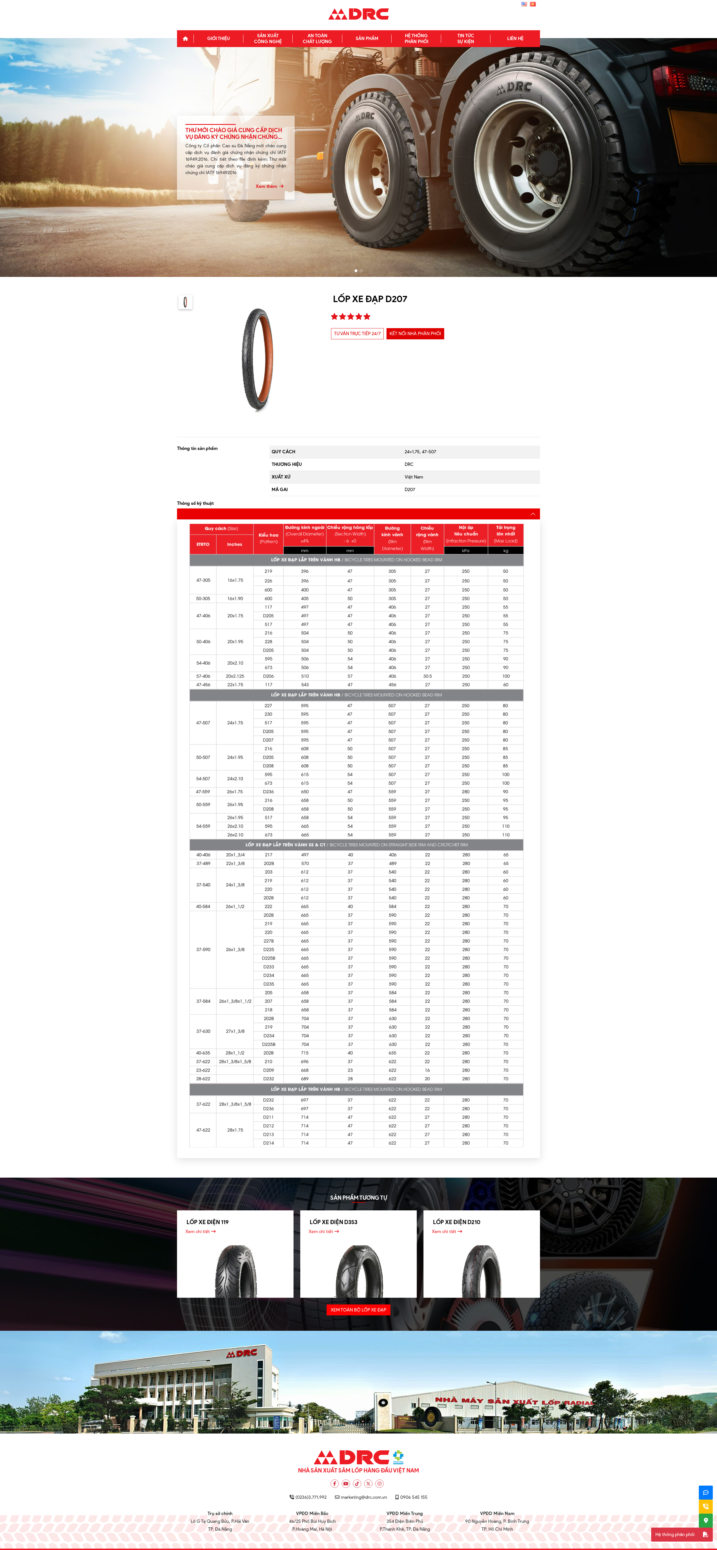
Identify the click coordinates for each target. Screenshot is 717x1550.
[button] (356, 270)
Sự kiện (465, 38)
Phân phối (416, 38)
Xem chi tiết (197, 1231)
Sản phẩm (367, 38)
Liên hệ (515, 38)
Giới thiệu (218, 38)
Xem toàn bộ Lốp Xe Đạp (358, 1310)
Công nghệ (268, 38)
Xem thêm (267, 186)
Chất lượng (317, 38)
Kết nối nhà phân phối (415, 333)
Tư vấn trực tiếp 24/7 (357, 333)
